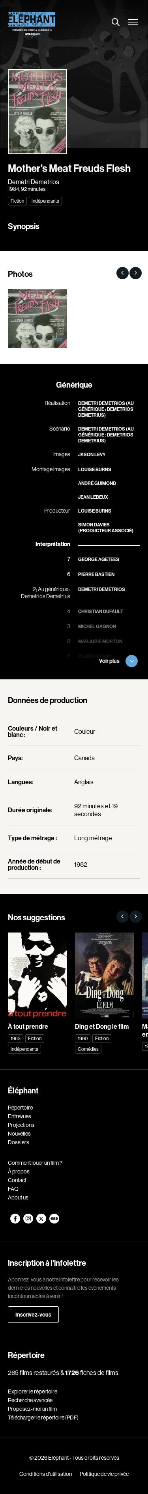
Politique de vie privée (104, 1473)
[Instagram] (28, 1221)
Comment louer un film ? (35, 1162)
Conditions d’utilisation (45, 1473)
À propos (19, 1171)
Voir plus (109, 660)
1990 (83, 1038)
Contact (17, 1180)
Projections (21, 1124)
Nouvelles (19, 1133)
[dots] (54, 1221)
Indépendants (45, 201)
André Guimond (97, 483)
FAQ (13, 1188)
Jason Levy (92, 454)
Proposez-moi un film (32, 1408)
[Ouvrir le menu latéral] (133, 23)
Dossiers (18, 1142)
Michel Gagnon (97, 626)
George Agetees (98, 559)
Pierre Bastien (96, 574)
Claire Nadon (94, 656)
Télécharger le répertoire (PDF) (43, 1417)
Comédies (88, 1049)
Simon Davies (94, 525)
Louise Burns (94, 469)
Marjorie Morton (100, 641)
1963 (16, 1038)
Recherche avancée (30, 1400)
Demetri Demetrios (33, 182)
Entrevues (19, 1116)
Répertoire (20, 1107)
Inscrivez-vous (33, 1314)
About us (18, 1197)
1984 (13, 189)
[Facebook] (15, 1221)
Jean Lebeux (93, 497)
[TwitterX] (41, 1221)
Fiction (17, 201)
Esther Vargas (96, 671)
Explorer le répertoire (32, 1391)
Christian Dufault (100, 611)
